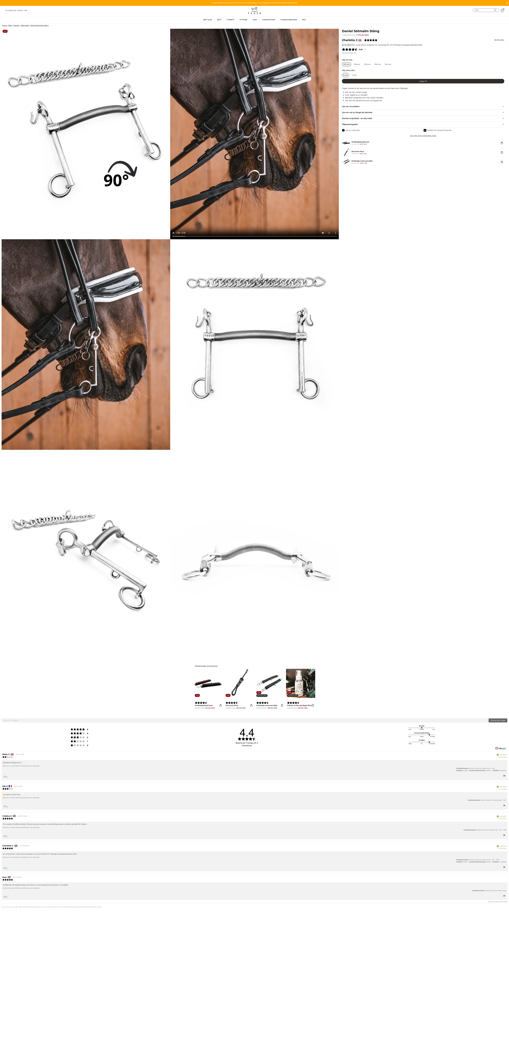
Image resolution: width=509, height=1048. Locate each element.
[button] (254, 3)
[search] (487, 10)
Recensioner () (349, 53)
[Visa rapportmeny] (504, 776)
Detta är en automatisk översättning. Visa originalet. (21, 766)
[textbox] (245, 720)
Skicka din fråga (498, 720)
